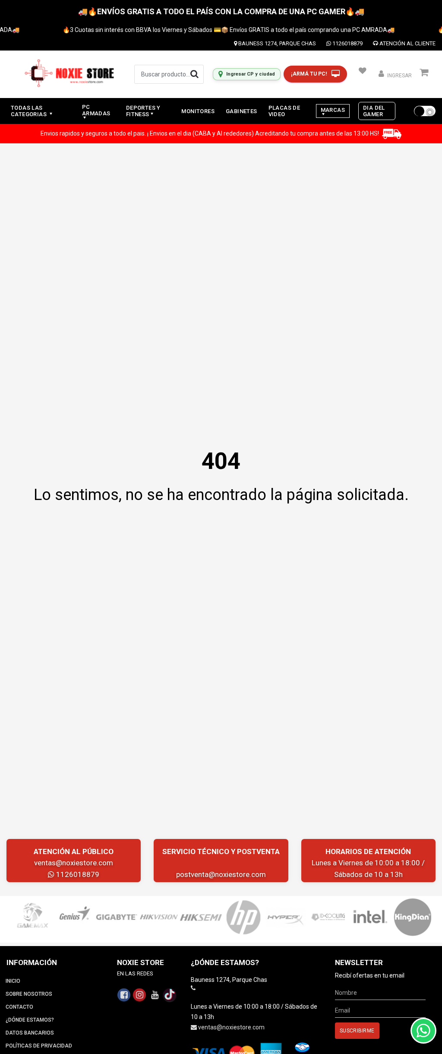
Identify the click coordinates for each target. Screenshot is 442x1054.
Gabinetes (241, 111)
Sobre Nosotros (29, 994)
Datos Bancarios (30, 1033)
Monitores (198, 111)
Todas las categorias (29, 110)
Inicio (13, 981)
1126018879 (347, 43)
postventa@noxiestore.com (221, 874)
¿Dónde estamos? (30, 1020)
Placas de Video (284, 110)
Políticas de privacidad (39, 1046)
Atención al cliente (407, 43)
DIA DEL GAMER (374, 110)
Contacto (19, 1007)
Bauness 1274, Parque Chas (276, 43)
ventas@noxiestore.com (73, 862)
